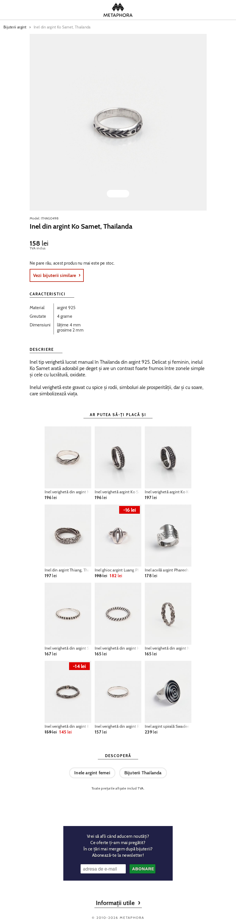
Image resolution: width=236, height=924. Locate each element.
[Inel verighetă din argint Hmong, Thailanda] (118, 614)
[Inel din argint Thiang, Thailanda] (68, 536)
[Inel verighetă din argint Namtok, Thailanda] (168, 614)
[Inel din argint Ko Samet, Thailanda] (118, 122)
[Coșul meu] (219, 10)
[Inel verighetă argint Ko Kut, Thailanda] (168, 457)
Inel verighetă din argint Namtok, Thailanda (168, 648)
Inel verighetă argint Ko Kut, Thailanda (168, 491)
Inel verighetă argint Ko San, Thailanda (118, 491)
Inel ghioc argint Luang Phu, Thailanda (118, 570)
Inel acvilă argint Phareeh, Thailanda (168, 570)
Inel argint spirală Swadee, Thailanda (168, 726)
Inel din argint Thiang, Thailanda (68, 570)
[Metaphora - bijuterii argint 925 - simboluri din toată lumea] (118, 10)
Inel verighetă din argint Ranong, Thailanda (118, 726)
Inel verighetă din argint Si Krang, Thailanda (68, 648)
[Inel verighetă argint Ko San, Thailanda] (118, 457)
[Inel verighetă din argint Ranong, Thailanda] (118, 692)
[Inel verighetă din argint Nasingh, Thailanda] (68, 457)
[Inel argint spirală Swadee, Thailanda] (168, 692)
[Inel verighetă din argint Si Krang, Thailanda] (68, 614)
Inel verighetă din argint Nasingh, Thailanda (68, 491)
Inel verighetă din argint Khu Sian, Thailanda (68, 726)
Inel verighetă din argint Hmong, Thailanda (118, 648)
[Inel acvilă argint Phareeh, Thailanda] (168, 536)
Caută (41, 10)
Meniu (17, 10)
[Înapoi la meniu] (118, 806)
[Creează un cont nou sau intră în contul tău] (195, 10)
